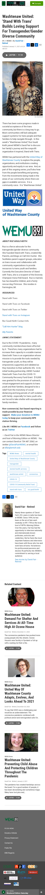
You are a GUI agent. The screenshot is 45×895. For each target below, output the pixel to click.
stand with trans (16, 489)
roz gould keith (33, 489)
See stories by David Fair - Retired (26, 560)
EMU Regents (9, 853)
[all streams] (42, 892)
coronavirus (33, 474)
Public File (8, 848)
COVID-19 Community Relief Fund (22, 484)
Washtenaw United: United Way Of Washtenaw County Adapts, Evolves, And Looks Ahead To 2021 (19, 693)
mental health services (18, 469)
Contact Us (9, 843)
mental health (31, 453)
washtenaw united (16, 474)
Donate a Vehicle (11, 833)
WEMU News (14, 453)
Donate (37, 3)
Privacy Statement (11, 838)
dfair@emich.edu (12, 447)
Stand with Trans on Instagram (16, 315)
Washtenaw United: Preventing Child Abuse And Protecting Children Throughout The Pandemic (21, 768)
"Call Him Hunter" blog (12, 326)
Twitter (11, 429)
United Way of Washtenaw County (22, 459)
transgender (14, 464)
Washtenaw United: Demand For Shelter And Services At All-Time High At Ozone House (21, 621)
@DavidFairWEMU (17, 444)
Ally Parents (7, 332)
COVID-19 (13, 479)
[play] (3, 892)
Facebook (25, 426)
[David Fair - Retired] (7, 510)
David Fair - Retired (25, 506)
